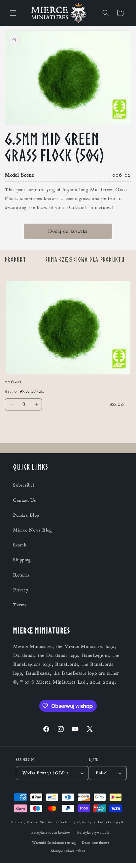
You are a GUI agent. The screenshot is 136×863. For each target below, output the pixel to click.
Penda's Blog (26, 515)
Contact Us (24, 500)
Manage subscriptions (68, 851)
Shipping (22, 560)
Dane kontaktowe (96, 843)
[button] (13, 13)
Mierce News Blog (32, 530)
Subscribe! (23, 485)
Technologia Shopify (75, 822)
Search (20, 545)
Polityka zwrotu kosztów (51, 832)
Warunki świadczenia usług (54, 843)
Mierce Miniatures (41, 822)
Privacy (20, 590)
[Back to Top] (122, 849)
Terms (19, 605)
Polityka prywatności (94, 832)
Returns (21, 575)
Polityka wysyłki (111, 822)
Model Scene (20, 175)
